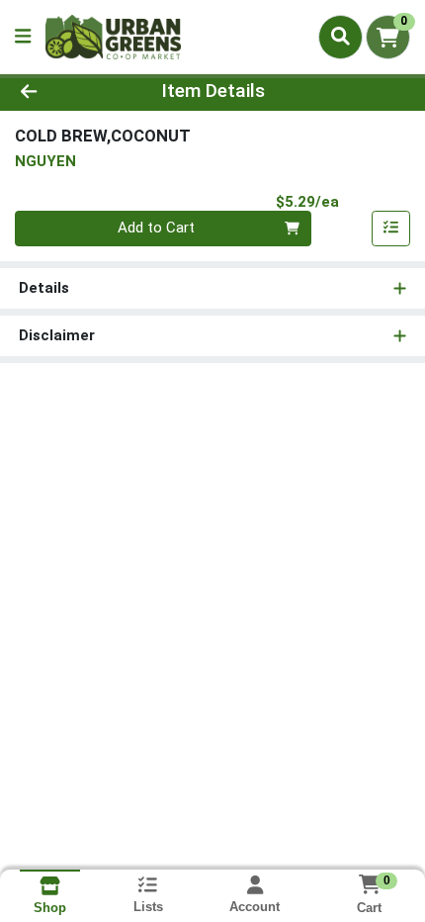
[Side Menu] (23, 37)
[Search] (340, 36)
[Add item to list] (391, 228)
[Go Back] (64, 91)
